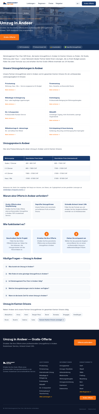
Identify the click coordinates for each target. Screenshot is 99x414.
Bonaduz (56, 314)
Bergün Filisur (36, 314)
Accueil (2, 13)
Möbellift (42, 384)
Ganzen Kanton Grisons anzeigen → (51, 320)
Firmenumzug (43, 369)
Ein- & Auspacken (45, 388)
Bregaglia (66, 314)
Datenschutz (64, 388)
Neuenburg (83, 379)
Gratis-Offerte (89, 3)
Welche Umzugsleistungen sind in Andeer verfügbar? (29, 288)
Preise (51, 3)
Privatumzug (43, 365)
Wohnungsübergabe (66, 379)
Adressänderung (65, 372)
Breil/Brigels (77, 314)
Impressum (63, 385)
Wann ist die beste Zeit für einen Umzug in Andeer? (28, 296)
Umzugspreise (64, 365)
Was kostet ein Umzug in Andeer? (21, 267)
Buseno (15, 320)
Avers (26, 314)
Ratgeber (59, 3)
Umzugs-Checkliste (66, 369)
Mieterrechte (64, 375)
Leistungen (31, 3)
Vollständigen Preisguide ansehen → (14, 189)
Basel (81, 388)
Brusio (7, 320)
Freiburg (82, 375)
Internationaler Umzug (46, 372)
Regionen (42, 3)
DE (78, 3)
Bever (47, 314)
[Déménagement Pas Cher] (12, 3)
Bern (81, 382)
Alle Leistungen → (45, 397)
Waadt (82, 369)
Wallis (81, 372)
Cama (33, 320)
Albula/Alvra (8, 314)
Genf (81, 365)
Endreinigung (43, 381)
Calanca (24, 320)
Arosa (18, 314)
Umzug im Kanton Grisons (14, 13)
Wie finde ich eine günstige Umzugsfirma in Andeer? (28, 274)
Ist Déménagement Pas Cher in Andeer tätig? (26, 281)
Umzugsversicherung (66, 382)
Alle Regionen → (85, 392)
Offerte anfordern (85, 342)
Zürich (82, 385)
